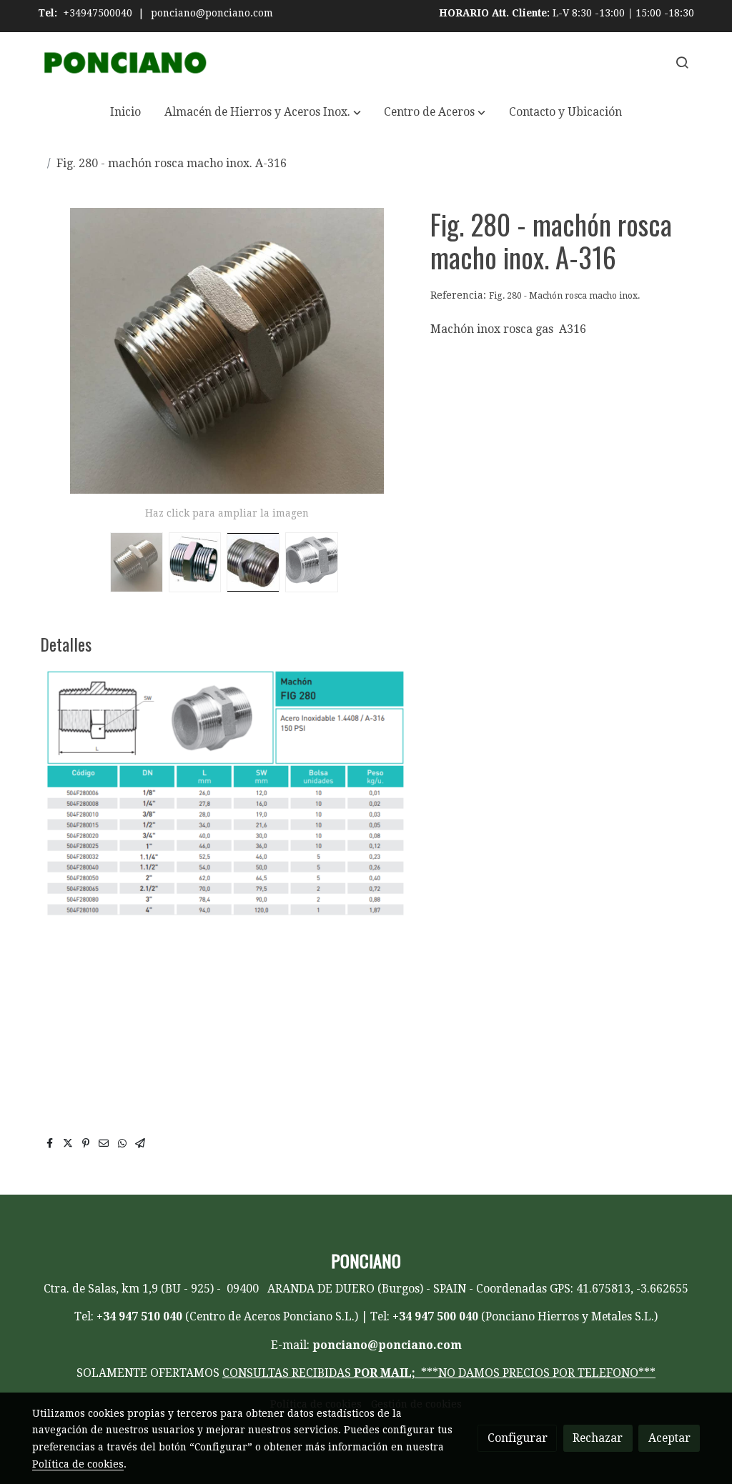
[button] (262, 112)
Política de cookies (78, 1464)
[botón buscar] (682, 62)
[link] (123, 62)
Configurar (518, 1438)
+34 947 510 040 (139, 1316)
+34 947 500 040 (435, 1316)
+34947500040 (97, 13)
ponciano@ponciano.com (212, 13)
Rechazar (598, 1438)
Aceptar (669, 1438)
